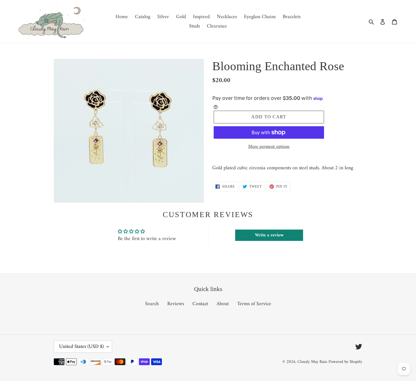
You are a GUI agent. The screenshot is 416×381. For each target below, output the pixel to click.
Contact (200, 303)
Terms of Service (254, 303)
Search (152, 303)
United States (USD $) (81, 346)
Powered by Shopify (345, 362)
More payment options (269, 146)
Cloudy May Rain (312, 362)
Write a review (269, 235)
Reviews (175, 303)
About (222, 303)
